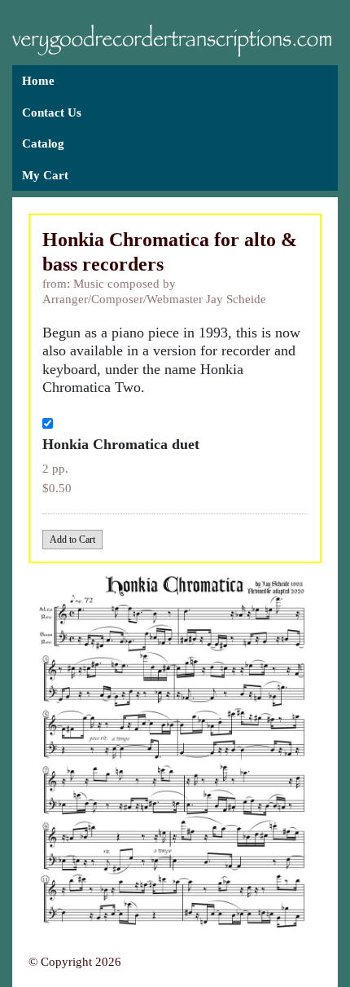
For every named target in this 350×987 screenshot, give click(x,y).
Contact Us (51, 112)
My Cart (45, 175)
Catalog (43, 143)
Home (38, 80)
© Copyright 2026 (74, 961)
